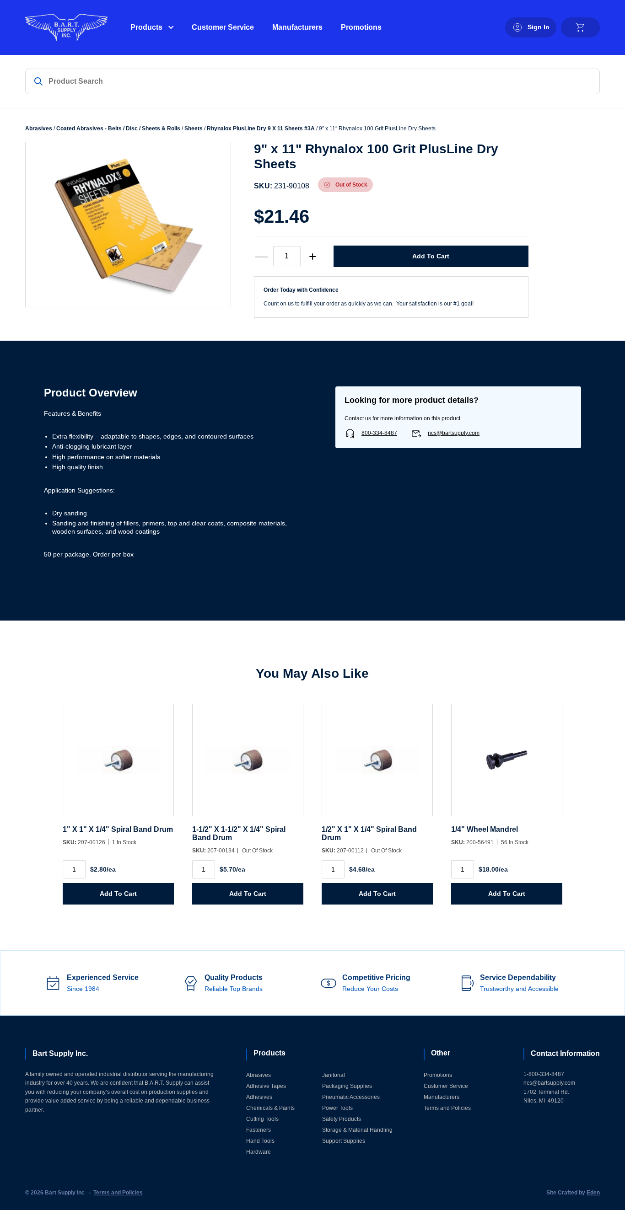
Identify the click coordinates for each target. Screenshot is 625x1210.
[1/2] (377, 764)
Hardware (258, 1152)
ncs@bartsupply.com (454, 433)
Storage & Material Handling (357, 1130)
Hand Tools (260, 1141)
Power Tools (337, 1108)
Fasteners (258, 1130)
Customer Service (223, 27)
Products (146, 27)
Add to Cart (430, 256)
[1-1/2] (247, 764)
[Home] (66, 27)
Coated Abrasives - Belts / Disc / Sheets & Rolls (118, 128)
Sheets (193, 128)
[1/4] (506, 764)
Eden (593, 1192)
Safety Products (341, 1119)
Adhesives (259, 1097)
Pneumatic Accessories (351, 1097)
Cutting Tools (262, 1119)
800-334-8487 (379, 433)
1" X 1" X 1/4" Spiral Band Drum (118, 829)
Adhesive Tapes (266, 1086)
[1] (118, 764)
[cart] (580, 27)
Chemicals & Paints (270, 1108)
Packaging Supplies (347, 1086)
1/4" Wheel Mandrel (484, 829)
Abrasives (38, 128)
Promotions (361, 27)
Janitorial (333, 1075)
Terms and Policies (447, 1108)
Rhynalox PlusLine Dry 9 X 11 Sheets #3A (261, 128)
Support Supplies (343, 1141)
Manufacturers (297, 27)
